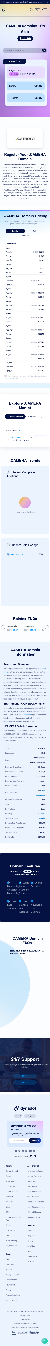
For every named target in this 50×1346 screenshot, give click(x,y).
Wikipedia (41, 818)
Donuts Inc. (40, 813)
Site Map (31, 1246)
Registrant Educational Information (25, 1323)
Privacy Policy (25, 1315)
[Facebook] (16, 1151)
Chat (26, 1082)
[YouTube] (30, 1151)
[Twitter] (26, 1151)
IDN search (26, 715)
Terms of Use (25, 1319)
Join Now (35, 1140)
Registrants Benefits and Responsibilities (25, 1327)
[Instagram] (19, 1151)
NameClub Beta (33, 1217)
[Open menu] (45, 10)
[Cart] (37, 10)
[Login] (31, 10)
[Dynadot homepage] (4, 10)
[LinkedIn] (23, 1151)
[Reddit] (34, 1151)
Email (26, 1076)
